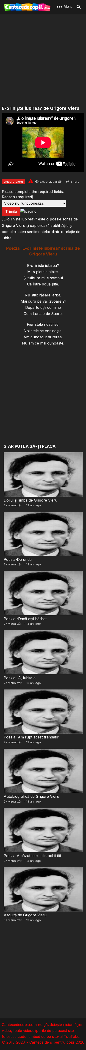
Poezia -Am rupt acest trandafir (31, 737)
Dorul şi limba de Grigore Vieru (30, 500)
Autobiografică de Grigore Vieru (31, 796)
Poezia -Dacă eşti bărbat (25, 618)
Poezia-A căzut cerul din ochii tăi (32, 855)
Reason (17, 197)
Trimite (11, 211)
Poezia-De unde (18, 559)
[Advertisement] (43, 60)
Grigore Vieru (13, 181)
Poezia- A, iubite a (20, 678)
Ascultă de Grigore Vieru (25, 915)
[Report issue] (30, 181)
